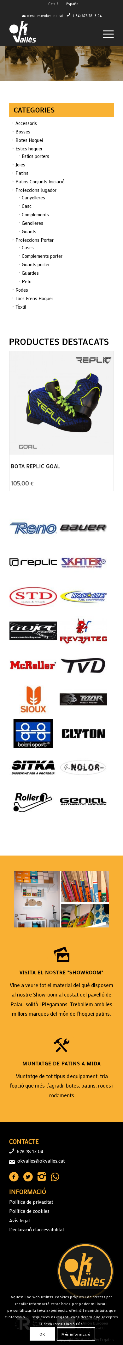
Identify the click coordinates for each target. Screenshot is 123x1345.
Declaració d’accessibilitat (36, 1229)
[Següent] (117, 63)
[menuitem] (105, 33)
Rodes (21, 290)
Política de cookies (29, 1210)
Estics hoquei (28, 148)
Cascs (28, 247)
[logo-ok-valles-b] (51, 33)
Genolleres (32, 223)
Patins (21, 173)
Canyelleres (33, 197)
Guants (29, 231)
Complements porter (42, 256)
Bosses (22, 131)
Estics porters (35, 156)
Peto (27, 281)
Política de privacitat (31, 1201)
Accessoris (26, 123)
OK (42, 1334)
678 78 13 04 (30, 1151)
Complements (35, 214)
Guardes (30, 273)
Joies (20, 164)
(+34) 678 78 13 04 (87, 16)
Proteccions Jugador (35, 190)
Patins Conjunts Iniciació (40, 181)
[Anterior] (5, 63)
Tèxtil (20, 307)
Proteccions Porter (34, 240)
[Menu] (105, 33)
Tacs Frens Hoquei (34, 298)
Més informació (76, 1334)
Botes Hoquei (29, 140)
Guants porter (36, 264)
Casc (27, 206)
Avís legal (19, 1220)
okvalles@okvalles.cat (45, 16)
